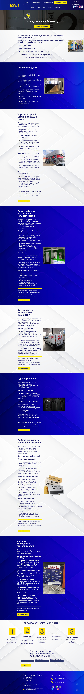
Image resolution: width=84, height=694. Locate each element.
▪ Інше (44, 7)
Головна (26, 2)
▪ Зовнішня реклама (35, 2)
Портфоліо (57, 7)
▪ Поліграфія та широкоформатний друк (31, 5)
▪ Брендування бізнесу (61, 2)
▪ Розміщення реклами (63, 5)
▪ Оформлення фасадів (48, 2)
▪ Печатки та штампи (35, 7)
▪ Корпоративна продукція (49, 5)
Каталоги (50, 7)
